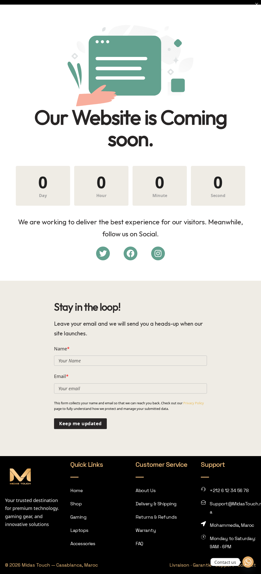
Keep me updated (80, 423)
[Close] (256, 4)
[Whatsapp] (248, 562)
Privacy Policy (193, 403)
